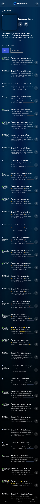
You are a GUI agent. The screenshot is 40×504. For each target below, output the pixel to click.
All (5, 50)
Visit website (9, 45)
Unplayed (16, 50)
